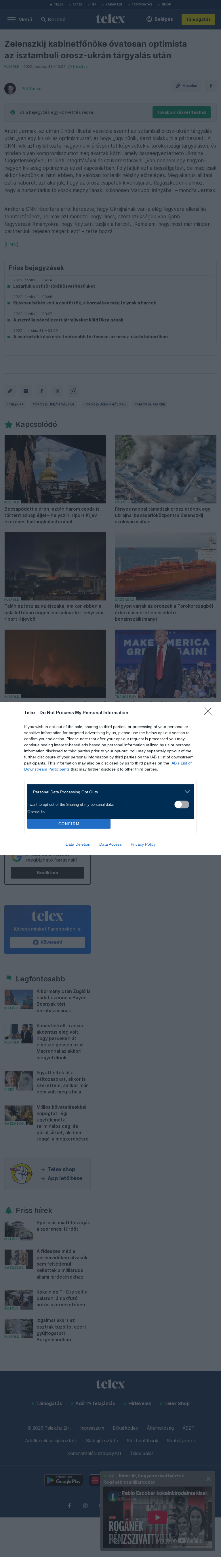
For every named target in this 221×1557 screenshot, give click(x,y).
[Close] (209, 713)
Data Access (110, 844)
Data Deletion (78, 844)
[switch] (181, 804)
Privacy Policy (143, 844)
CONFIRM (69, 824)
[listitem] (108, 792)
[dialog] (110, 778)
